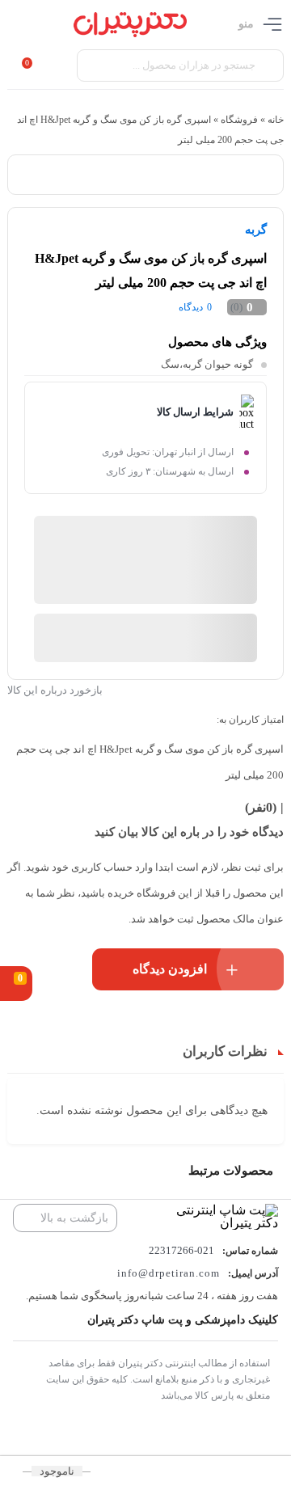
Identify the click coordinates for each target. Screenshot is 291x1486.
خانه (276, 119)
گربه (256, 229)
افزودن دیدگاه (170, 969)
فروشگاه (239, 119)
